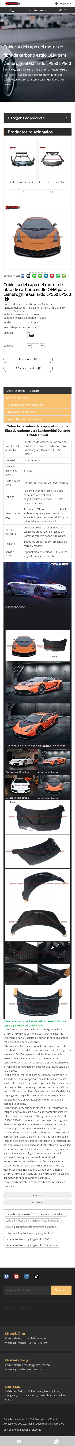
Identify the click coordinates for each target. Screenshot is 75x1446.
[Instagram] (26, 1276)
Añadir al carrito (26, 368)
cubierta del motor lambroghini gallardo (28, 1233)
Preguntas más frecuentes (23, 419)
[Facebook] (6, 1276)
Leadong (25, 1429)
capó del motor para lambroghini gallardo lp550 (32, 1220)
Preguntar (26, 359)
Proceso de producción (21, 412)
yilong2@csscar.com (39, 1365)
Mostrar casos (37, 10)
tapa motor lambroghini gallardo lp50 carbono (32, 1245)
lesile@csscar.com (38, 1338)
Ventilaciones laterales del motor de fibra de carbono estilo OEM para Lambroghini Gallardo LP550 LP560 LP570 (52, 182)
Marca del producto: (14, 327)
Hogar (12, 10)
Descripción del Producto (22, 391)
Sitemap (36, 1429)
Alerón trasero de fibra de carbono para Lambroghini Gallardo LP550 (23, 182)
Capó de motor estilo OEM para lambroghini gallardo (36, 1214)
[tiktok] (36, 1276)
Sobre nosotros (16, 398)
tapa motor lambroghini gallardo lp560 (27, 1239)
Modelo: (8, 322)
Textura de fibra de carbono (24, 405)
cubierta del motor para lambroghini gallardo (31, 1226)
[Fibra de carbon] (31, 335)
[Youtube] (16, 1276)
